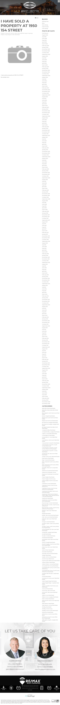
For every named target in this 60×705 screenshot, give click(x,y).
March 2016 (44, 251)
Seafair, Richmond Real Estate (49, 557)
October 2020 (45, 154)
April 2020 (44, 165)
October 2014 (45, 281)
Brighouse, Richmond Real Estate (50, 420)
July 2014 (44, 287)
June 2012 (44, 331)
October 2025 (45, 52)
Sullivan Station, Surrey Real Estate (50, 564)
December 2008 (46, 401)
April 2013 (44, 313)
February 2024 (45, 87)
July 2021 (44, 139)
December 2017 (46, 214)
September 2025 (46, 54)
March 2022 (44, 124)
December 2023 (46, 89)
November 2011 (45, 343)
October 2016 (45, 239)
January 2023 (45, 109)
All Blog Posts (45, 21)
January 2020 (45, 170)
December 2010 (46, 363)
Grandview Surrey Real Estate (49, 483)
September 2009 (46, 387)
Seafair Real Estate (46, 555)
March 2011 (44, 357)
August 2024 (45, 77)
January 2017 (45, 234)
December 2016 (46, 236)
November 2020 (46, 153)
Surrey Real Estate (46, 576)
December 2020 (46, 151)
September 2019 (46, 177)
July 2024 (44, 79)
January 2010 (45, 382)
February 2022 (45, 126)
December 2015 (46, 257)
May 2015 (44, 269)
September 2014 (46, 283)
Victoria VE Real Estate (47, 588)
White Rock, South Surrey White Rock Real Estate (49, 617)
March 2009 (45, 396)
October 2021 (45, 133)
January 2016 (45, 255)
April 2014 (44, 292)
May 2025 (44, 61)
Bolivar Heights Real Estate (48, 416)
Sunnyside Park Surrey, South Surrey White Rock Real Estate (50, 571)
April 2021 (44, 144)
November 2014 (46, 280)
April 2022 (44, 123)
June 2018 (44, 204)
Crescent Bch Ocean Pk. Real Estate (50, 443)
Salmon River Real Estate (48, 550)
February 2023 (45, 107)
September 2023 (46, 95)
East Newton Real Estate (48, 458)
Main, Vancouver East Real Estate (50, 517)
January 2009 (45, 400)
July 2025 (44, 57)
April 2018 (44, 207)
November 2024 (46, 72)
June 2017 (44, 225)
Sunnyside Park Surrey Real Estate (50, 565)
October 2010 (45, 366)
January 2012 (45, 340)
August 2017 (45, 221)
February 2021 (45, 147)
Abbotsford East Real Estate (48, 408)
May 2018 (44, 206)
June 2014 (44, 288)
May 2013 (44, 311)
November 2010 (46, 364)
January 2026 (45, 47)
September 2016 (46, 241)
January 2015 (45, 276)
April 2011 (44, 356)
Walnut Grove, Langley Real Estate (50, 597)
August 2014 (45, 285)
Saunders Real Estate (47, 551)
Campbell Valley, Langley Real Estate (50, 431)
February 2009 (45, 398)
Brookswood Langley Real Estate (50, 422)
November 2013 (46, 301)
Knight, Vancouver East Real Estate (50, 515)
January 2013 (45, 318)
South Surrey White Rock (48, 558)
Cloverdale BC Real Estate (48, 435)
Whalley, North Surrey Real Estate (50, 610)
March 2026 (45, 43)
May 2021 (44, 142)
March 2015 (44, 273)
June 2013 (44, 310)
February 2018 (45, 211)
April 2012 (44, 334)
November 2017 (45, 216)
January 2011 (45, 361)
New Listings (45, 24)
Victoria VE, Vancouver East (48, 590)
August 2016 (45, 243)
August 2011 (44, 348)
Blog (43, 23)
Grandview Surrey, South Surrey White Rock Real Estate (49, 489)
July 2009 (44, 391)
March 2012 (44, 336)
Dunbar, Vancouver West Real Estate (50, 456)
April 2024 (44, 84)
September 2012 (46, 326)
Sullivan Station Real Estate (48, 562)
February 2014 (45, 296)
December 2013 (46, 299)
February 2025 (45, 66)
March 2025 (44, 65)
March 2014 (44, 294)
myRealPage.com (30, 696)
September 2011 (46, 347)
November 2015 (45, 259)
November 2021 (45, 132)
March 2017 (44, 230)
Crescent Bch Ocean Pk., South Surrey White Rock (49, 445)
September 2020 (46, 156)
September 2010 (46, 368)
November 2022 (46, 112)
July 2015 (44, 266)
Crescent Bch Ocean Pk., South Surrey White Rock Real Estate (49, 448)
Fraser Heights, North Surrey (48, 478)
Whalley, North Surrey (47, 608)
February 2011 (45, 359)
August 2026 (45, 35)
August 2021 (45, 137)
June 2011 (44, 352)
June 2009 (44, 393)
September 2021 (46, 135)
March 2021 (44, 146)
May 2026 (44, 40)
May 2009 (44, 394)
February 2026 (45, 45)
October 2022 (45, 114)
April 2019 (44, 186)
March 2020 (45, 167)
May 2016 (44, 248)
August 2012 (45, 327)
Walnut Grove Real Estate (48, 595)
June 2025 (44, 59)
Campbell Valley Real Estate (48, 430)
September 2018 (46, 199)
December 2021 (46, 130)
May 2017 (44, 227)
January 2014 (45, 297)
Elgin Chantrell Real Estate (48, 460)
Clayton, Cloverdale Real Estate (49, 433)
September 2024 (46, 75)
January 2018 (45, 213)
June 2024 (44, 80)
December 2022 (46, 110)
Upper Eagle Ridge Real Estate (49, 581)
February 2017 (45, 232)
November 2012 (45, 322)
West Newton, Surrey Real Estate (50, 605)
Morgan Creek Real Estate (48, 521)
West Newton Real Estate (48, 603)
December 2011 (45, 341)
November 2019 (46, 174)
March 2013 (44, 315)
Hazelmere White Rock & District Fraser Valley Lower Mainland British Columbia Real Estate (50, 495)
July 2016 (44, 244)
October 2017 (45, 218)
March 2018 (44, 209)
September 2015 (46, 262)
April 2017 (44, 229)
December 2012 (46, 320)
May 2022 (44, 121)
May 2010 (44, 375)
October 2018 (45, 197)
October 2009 (45, 385)
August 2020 (45, 158)
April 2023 (44, 103)
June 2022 (44, 119)
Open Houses (45, 26)
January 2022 (45, 128)
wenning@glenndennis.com (45, 669)
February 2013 (45, 317)
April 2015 (44, 271)
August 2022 (45, 117)
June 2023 (44, 100)
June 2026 (44, 38)
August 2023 (45, 96)
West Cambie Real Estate (48, 598)
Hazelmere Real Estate (47, 498)
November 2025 (46, 50)
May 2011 (44, 354)
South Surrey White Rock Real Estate (51, 560)
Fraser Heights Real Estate (48, 477)
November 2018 (46, 195)
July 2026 (44, 36)
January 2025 (45, 68)
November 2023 (46, 91)
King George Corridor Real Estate (50, 503)
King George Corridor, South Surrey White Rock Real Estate (50, 508)
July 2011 (44, 350)
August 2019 (45, 179)
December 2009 (46, 384)
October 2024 (45, 73)
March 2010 (44, 378)
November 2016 (46, 237)
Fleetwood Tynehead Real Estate (50, 470)
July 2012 (44, 329)
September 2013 (46, 304)
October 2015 (45, 260)
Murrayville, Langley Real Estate (49, 532)
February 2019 (45, 190)
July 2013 (44, 308)
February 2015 (45, 274)
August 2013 (45, 306)
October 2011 (45, 345)
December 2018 (46, 193)
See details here (5, 77)
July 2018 (44, 202)
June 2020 (44, 162)
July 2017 (44, 223)
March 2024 (45, 86)
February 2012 (45, 338)
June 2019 (44, 183)
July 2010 (44, 371)
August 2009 (45, 389)
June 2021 (44, 140)
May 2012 (44, 333)
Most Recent (45, 33)
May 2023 (44, 102)
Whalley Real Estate (46, 607)
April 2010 (44, 377)
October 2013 (45, 303)
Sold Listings (45, 28)
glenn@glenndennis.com (15, 669)
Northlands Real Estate (47, 537)
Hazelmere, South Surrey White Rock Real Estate (49, 500)
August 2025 (45, 56)
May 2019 (44, 184)
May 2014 (44, 290)
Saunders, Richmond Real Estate (50, 553)
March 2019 (44, 188)
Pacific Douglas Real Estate (48, 542)
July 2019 (44, 181)
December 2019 (46, 172)
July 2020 (44, 160)
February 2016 (45, 253)
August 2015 (45, 264)
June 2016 (44, 246)
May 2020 (44, 163)
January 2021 (45, 149)
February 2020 (45, 169)
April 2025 (44, 63)
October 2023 (45, 93)
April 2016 (44, 250)
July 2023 (44, 98)
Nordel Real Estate (46, 534)
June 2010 (44, 373)
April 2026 (44, 42)
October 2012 (45, 324)
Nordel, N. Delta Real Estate (48, 535)
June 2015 (44, 267)
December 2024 (46, 70)
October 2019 (45, 176)
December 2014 (46, 278)
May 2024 (44, 82)
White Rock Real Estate (47, 612)
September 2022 (46, 116)
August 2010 (45, 370)
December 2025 (46, 49)
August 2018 (45, 200)
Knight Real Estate (46, 513)
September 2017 (46, 220)
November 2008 (46, 403)
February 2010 (45, 380)
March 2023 (45, 105)
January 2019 (45, 192)
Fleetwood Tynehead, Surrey (49, 472)
